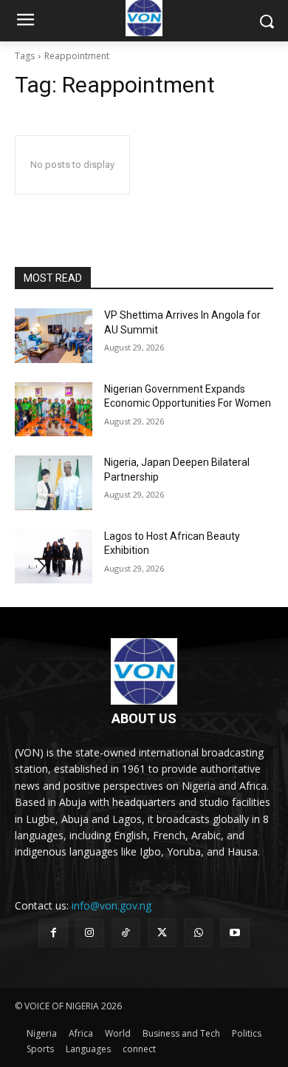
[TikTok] (126, 932)
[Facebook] (52, 932)
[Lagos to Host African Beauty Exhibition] (53, 556)
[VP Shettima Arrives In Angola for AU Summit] (53, 335)
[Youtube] (234, 932)
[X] (162, 932)
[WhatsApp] (198, 932)
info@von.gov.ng (111, 905)
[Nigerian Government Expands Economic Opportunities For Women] (53, 409)
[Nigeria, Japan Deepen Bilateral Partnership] (53, 482)
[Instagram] (89, 932)
